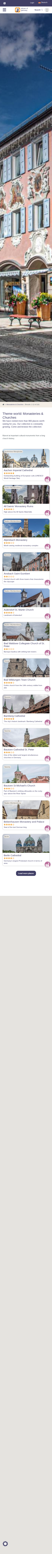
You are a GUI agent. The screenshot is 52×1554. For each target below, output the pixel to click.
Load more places (26, 873)
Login (32, 3)
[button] (5, 1544)
